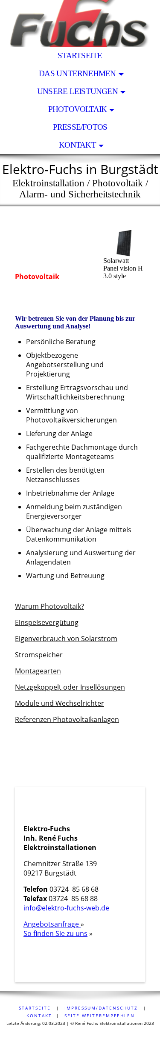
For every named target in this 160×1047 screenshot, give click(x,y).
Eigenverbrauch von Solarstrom (66, 638)
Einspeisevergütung (47, 622)
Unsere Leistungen (77, 91)
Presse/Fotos (80, 127)
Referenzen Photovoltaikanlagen (67, 719)
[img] (80, 23)
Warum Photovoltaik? (49, 606)
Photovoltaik (77, 109)
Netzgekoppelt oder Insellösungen (70, 687)
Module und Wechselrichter (59, 703)
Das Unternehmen (77, 73)
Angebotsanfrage (52, 924)
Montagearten (38, 671)
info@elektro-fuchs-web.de (66, 908)
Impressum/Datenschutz (101, 1008)
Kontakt (77, 144)
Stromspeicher (39, 654)
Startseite (80, 55)
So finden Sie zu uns (55, 933)
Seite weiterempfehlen (99, 1015)
